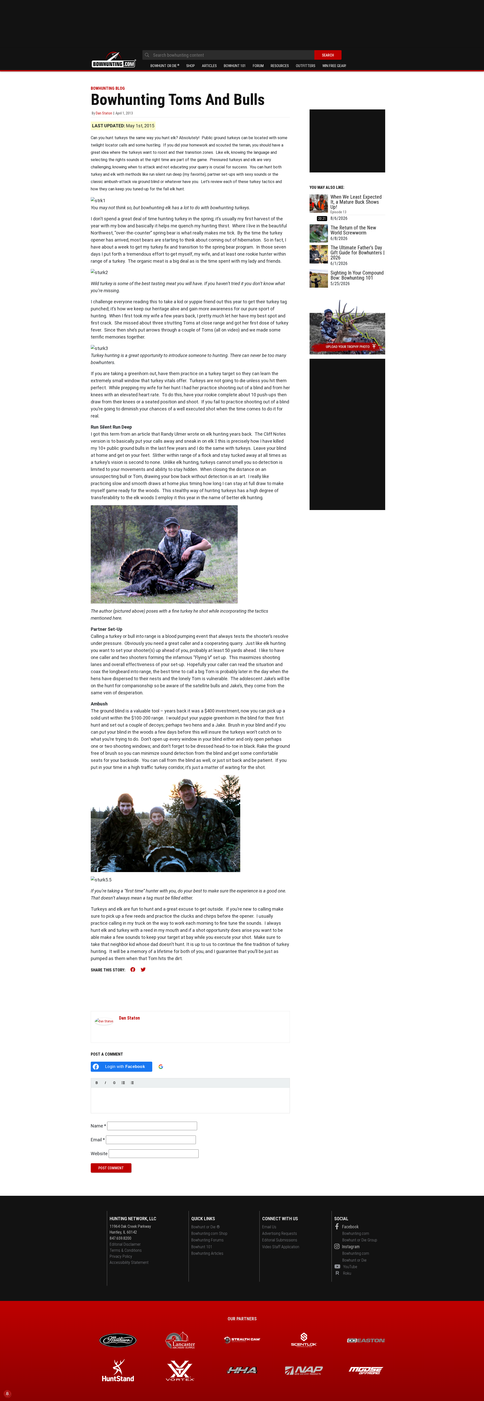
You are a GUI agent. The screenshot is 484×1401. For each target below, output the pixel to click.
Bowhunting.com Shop (209, 1233)
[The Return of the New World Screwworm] (319, 233)
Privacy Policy (121, 1256)
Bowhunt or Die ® (205, 1227)
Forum (258, 66)
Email (98, 1139)
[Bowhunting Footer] (366, 1340)
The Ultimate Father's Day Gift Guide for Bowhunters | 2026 (357, 253)
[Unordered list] (123, 1082)
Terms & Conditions (126, 1250)
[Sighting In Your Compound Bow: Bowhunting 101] (319, 279)
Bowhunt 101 (235, 66)
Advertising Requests (279, 1233)
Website (99, 1153)
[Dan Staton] (104, 1021)
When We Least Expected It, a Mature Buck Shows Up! (356, 202)
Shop (190, 66)
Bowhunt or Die (164, 66)
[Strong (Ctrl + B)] (96, 1082)
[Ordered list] (132, 1082)
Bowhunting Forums (207, 1240)
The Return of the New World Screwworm (353, 230)
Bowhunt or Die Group (359, 1240)
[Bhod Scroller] (366, 1370)
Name (98, 1125)
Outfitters (305, 66)
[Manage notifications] (7, 1394)
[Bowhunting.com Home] (113, 60)
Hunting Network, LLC (133, 1218)
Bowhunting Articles (207, 1253)
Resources (280, 66)
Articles (209, 66)
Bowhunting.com (355, 1233)
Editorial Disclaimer (125, 1244)
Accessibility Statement (129, 1262)
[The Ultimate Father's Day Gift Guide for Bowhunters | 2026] (319, 256)
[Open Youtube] (338, 1266)
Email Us (269, 1227)
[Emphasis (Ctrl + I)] (105, 1082)
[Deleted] (114, 1082)
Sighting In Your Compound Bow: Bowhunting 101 (357, 275)
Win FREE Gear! (334, 66)
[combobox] (242, 55)
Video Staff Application (280, 1246)
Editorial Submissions (279, 1240)
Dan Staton (129, 1018)
